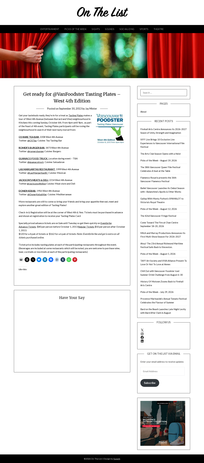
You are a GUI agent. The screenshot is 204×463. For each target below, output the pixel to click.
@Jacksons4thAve (36, 183)
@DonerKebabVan (37, 194)
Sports (144, 29)
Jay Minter (91, 108)
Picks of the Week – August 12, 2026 (158, 209)
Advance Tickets (27, 226)
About (143, 111)
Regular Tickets (86, 226)
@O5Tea (32, 140)
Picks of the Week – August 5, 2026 (157, 253)
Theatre (159, 29)
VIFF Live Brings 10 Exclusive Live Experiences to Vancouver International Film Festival (162, 143)
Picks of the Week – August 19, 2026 (158, 160)
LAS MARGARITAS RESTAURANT (37, 169)
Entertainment (49, 29)
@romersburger (35, 151)
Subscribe (149, 382)
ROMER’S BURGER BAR (32, 147)
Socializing (126, 29)
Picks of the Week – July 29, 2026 (157, 292)
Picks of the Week (75, 29)
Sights (96, 29)
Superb (116, 458)
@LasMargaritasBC (37, 172)
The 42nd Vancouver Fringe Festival (158, 215)
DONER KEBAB (27, 190)
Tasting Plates (76, 115)
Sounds (109, 29)
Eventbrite (106, 223)
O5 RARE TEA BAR (29, 136)
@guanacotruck (35, 162)
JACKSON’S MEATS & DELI (33, 180)
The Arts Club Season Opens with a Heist (160, 153)
